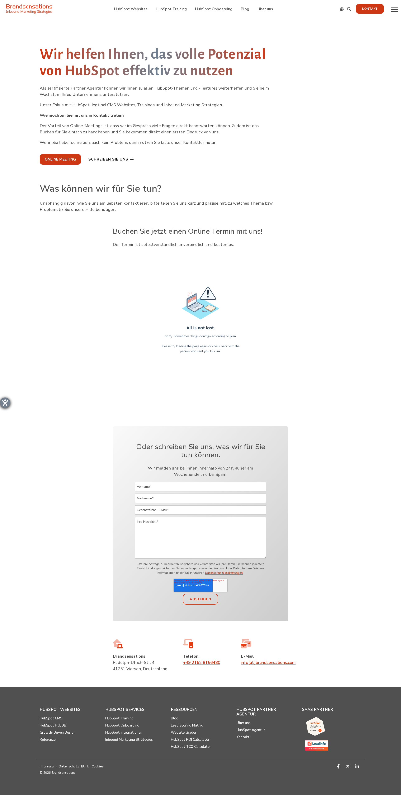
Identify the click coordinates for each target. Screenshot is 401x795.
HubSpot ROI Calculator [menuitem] (190, 740)
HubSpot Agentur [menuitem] (250, 730)
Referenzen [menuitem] (48, 740)
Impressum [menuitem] (48, 766)
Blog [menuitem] (174, 718)
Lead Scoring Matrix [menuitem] (187, 725)
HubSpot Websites (130, 8)
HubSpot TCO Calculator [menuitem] (191, 747)
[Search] (349, 9)
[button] (394, 9)
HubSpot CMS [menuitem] (51, 718)
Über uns (265, 8)
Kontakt (370, 9)
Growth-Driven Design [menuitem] (57, 732)
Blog (245, 8)
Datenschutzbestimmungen (224, 573)
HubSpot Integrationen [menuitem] (123, 732)
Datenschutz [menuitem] (69, 766)
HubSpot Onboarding (213, 8)
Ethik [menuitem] (85, 766)
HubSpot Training (171, 8)
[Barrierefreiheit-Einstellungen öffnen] (5, 403)
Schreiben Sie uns (108, 159)
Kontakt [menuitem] (242, 737)
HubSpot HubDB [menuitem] (53, 725)
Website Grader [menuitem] (183, 732)
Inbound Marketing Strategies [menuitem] (129, 740)
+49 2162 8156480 (201, 662)
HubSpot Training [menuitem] (119, 718)
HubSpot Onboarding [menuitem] (122, 725)
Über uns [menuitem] (243, 723)
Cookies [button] (97, 766)
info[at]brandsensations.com (268, 662)
